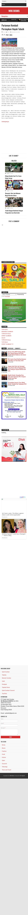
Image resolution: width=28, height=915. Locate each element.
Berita (8, 32)
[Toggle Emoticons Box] (2, 225)
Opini (3, 760)
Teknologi (4, 766)
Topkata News (6, 687)
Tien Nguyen (22, 775)
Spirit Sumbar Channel (8, 690)
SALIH (3, 338)
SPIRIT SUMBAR (6, 335)
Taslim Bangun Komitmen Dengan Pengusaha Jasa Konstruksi (14, 211)
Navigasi (4, 684)
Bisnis (3, 748)
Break (4, 20)
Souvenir (4, 763)
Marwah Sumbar (6, 678)
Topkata (4, 675)
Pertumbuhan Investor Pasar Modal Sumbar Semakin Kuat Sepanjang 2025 (17, 383)
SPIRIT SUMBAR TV (7, 344)
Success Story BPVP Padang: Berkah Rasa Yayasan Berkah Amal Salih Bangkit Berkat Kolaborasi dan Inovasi (17, 353)
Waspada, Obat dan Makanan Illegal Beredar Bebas (12, 194)
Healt (3, 754)
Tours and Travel (6, 769)
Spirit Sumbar (5, 672)
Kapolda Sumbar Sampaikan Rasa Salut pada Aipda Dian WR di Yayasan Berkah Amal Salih (17, 376)
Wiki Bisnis (14, 11)
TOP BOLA (5, 342)
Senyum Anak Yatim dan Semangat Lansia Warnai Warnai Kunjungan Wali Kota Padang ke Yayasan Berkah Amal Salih (17, 368)
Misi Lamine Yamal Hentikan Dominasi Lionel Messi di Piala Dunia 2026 (17, 360)
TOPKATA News (6, 333)
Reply (4, 32)
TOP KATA (5, 329)
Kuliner (4, 757)
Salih (3, 681)
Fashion (4, 751)
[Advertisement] (14, 137)
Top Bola (4, 693)
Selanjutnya (5, 121)
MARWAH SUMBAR (7, 331)
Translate (7, 296)
